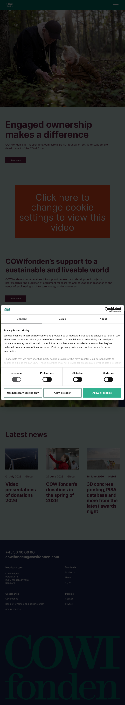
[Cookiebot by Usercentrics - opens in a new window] (107, 309)
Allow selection (62, 393)
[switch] (47, 379)
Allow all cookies (102, 393)
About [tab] (103, 318)
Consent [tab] (22, 318)
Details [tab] (63, 318)
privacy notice (69, 347)
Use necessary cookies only (23, 393)
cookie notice (92, 347)
